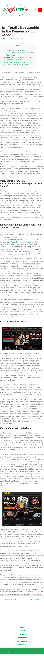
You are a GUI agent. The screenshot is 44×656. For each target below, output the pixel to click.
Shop (22, 634)
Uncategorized (7, 38)
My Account (22, 641)
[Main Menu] (40, 10)
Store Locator (22, 638)
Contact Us (22, 645)
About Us (22, 631)
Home (22, 627)
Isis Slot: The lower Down (15, 62)
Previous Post (9, 600)
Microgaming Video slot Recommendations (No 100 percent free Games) (19, 52)
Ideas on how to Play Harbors (17, 65)
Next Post (36, 600)
